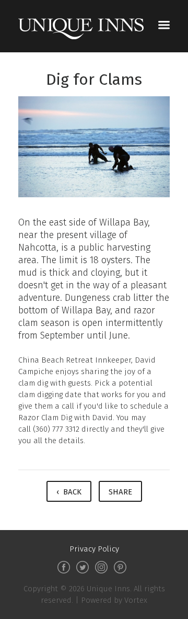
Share (120, 492)
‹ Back (68, 492)
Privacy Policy (94, 549)
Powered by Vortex (114, 600)
